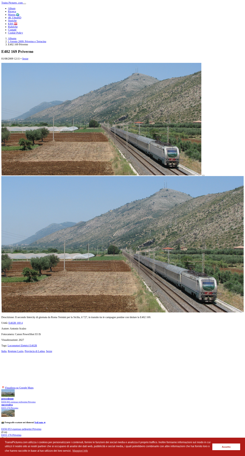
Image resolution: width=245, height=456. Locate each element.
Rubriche (13, 26)
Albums (12, 38)
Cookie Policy (15, 32)
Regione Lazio (15, 351)
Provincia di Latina (35, 351)
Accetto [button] (226, 446)
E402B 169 (15, 322)
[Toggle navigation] (24, 3)
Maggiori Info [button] (80, 450)
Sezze (25, 58)
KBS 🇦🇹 (12, 23)
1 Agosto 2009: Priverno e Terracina (27, 41)
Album (11, 8)
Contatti (12, 29)
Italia (3, 351)
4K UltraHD (14, 17)
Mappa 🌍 (13, 14)
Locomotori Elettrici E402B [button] (22, 345)
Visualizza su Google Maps (19, 387)
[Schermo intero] (203, 175)
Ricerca (12, 11)
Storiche (12, 20)
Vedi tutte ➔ (40, 422)
